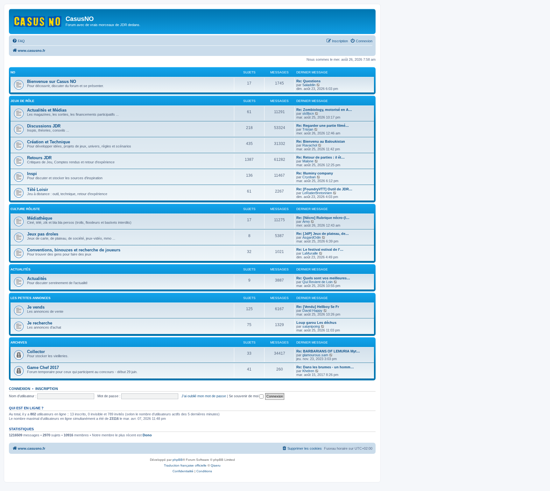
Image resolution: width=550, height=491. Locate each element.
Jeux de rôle (22, 101)
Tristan (307, 129)
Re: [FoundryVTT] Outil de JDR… (324, 189)
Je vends (36, 307)
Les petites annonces (31, 298)
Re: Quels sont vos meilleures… (323, 278)
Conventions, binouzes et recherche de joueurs (73, 250)
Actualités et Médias (47, 110)
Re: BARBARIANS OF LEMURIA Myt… (328, 351)
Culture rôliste (25, 209)
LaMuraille (310, 253)
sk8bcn (308, 113)
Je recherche (39, 323)
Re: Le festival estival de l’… (319, 249)
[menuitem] (18, 41)
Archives (19, 342)
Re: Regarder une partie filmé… (322, 125)
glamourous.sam (315, 355)
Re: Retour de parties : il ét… (320, 157)
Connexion (19, 389)
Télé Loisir (37, 189)
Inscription (46, 389)
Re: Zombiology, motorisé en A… (324, 110)
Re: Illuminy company (314, 173)
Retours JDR (39, 157)
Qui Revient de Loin (317, 282)
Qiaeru (216, 465)
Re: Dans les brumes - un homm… (325, 367)
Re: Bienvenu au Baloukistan (320, 141)
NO (13, 72)
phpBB (178, 459)
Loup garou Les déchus (316, 322)
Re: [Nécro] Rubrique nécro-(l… (322, 218)
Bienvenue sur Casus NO (51, 81)
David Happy (312, 310)
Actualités (21, 269)
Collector (36, 351)
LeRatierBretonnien (317, 193)
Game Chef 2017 (43, 367)
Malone (308, 161)
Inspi (32, 173)
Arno (306, 221)
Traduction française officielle (185, 465)
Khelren (308, 371)
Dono (147, 435)
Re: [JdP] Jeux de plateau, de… (322, 233)
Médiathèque (39, 218)
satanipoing (311, 326)
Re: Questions (308, 81)
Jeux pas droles (42, 234)
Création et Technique (48, 142)
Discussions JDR (43, 126)
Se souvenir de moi (244, 396)
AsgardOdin (311, 237)
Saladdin (308, 85)
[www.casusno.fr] (38, 20)
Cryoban (309, 177)
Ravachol (309, 145)
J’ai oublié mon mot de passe (203, 396)
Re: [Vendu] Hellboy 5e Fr (317, 307)
